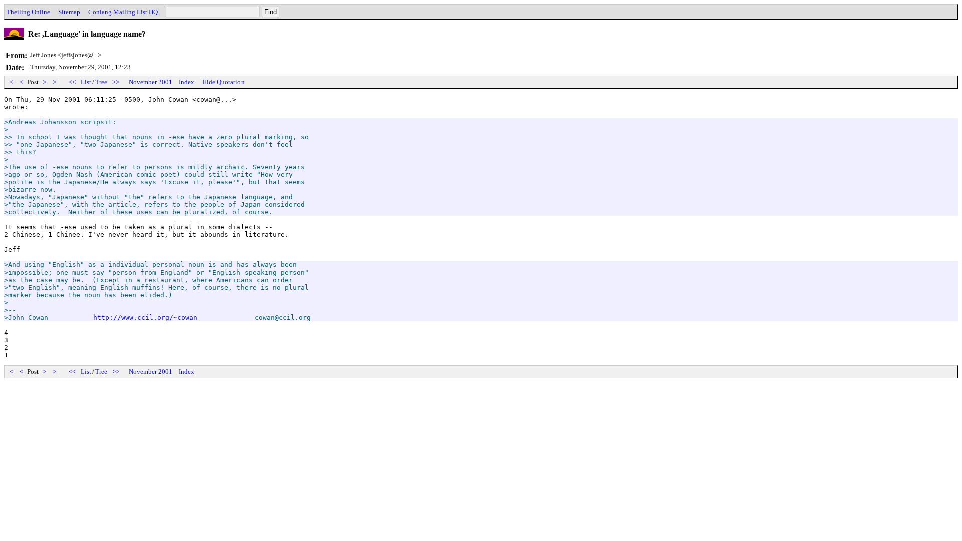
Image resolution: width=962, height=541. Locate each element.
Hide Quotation (223, 82)
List (86, 82)
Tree (101, 82)
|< (11, 82)
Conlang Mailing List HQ (123, 12)
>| (55, 82)
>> (116, 82)
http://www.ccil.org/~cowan (145, 317)
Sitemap (69, 12)
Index (186, 82)
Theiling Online (28, 12)
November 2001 (150, 82)
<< (72, 82)
